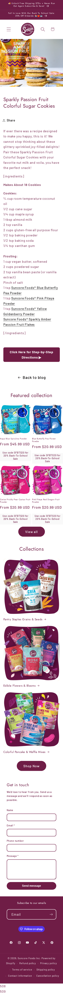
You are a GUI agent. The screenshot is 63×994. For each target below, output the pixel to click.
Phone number (15, 840)
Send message (31, 885)
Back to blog (34, 377)
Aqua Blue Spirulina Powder (13, 439)
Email (11, 825)
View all (31, 532)
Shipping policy (45, 969)
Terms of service (22, 969)
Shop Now (31, 766)
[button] (8, 29)
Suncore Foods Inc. (29, 958)
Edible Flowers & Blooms (19, 685)
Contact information (20, 975)
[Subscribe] (51, 914)
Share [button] (11, 120)
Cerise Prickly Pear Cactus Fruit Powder (15, 500)
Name (10, 810)
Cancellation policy (47, 975)
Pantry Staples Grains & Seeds (23, 619)
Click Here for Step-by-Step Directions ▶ (31, 354)
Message (13, 856)
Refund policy (27, 963)
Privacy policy (48, 963)
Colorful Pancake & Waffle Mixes (24, 752)
